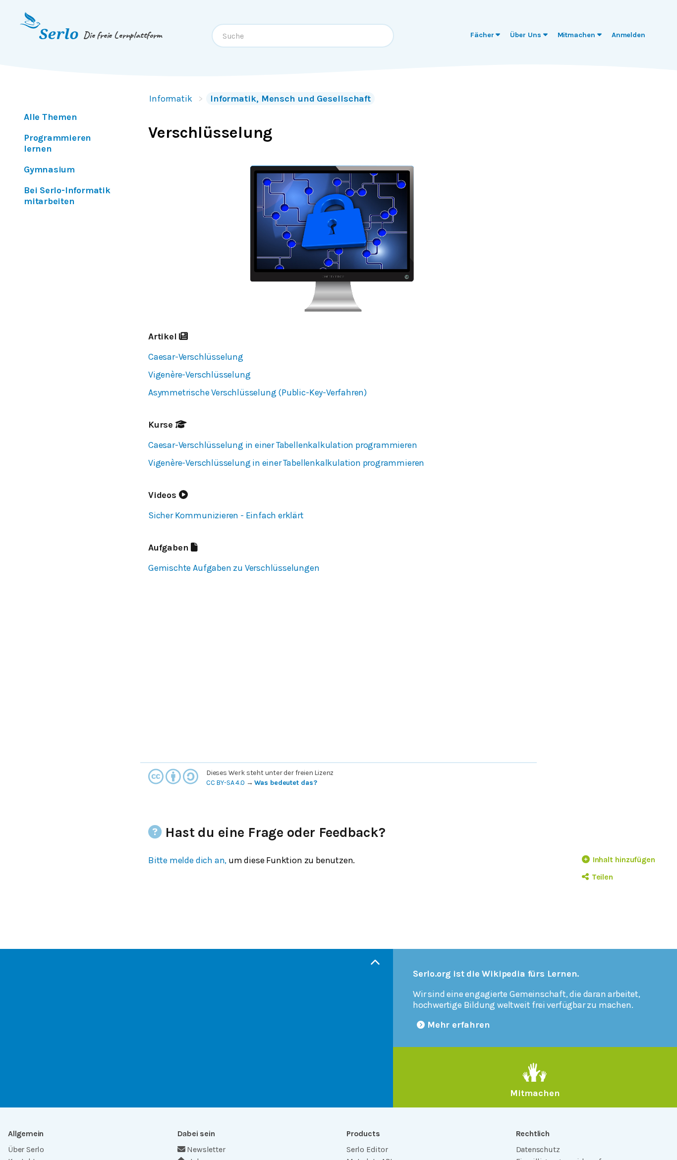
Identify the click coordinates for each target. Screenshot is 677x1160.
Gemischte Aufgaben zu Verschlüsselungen (234, 567)
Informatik (170, 98)
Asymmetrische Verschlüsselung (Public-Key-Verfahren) (257, 392)
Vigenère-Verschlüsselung (199, 374)
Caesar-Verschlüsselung (195, 356)
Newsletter (206, 1149)
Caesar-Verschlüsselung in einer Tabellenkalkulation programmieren (282, 445)
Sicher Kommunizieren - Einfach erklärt (226, 515)
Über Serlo (26, 1149)
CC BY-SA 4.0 (225, 782)
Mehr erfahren (458, 1024)
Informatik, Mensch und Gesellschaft (290, 98)
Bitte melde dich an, (187, 860)
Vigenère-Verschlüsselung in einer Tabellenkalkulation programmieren (286, 462)
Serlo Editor (367, 1149)
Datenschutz (538, 1149)
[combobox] (303, 36)
